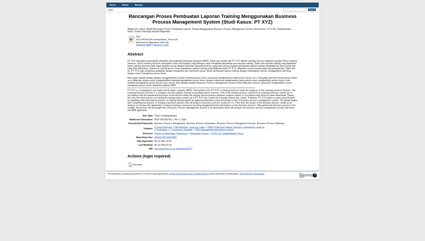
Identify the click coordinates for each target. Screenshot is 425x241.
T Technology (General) (181, 129)
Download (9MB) (144, 45)
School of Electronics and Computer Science (189, 174)
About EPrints (246, 174)
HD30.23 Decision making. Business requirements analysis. (236, 127)
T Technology (160, 129)
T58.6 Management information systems (214, 129)
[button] (130, 164)
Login (110, 9)
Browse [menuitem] (139, 5)
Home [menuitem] (113, 5)
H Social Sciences (163, 127)
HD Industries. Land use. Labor (190, 127)
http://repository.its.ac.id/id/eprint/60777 (173, 148)
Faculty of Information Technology (170, 133)
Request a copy (161, 45)
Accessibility (258, 174)
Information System (199, 133)
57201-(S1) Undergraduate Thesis (227, 133)
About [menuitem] (125, 5)
